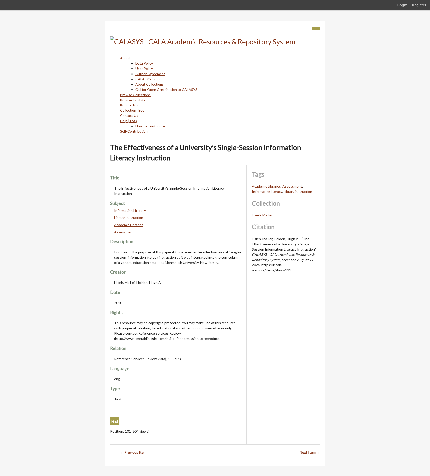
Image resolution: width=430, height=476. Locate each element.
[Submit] (316, 28)
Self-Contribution (134, 131)
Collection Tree (132, 110)
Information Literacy (130, 210)
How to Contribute (150, 126)
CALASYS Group (148, 79)
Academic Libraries (128, 225)
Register (419, 5)
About (125, 58)
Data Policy (144, 63)
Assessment (124, 232)
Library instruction (298, 191)
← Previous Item (133, 452)
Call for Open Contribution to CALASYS (166, 89)
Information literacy (267, 191)
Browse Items (131, 105)
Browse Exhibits (132, 100)
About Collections (149, 84)
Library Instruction (128, 217)
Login (402, 5)
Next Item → (310, 452)
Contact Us (129, 115)
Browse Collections (135, 95)
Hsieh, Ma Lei (262, 215)
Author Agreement (150, 74)
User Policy (144, 68)
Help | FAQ (128, 121)
